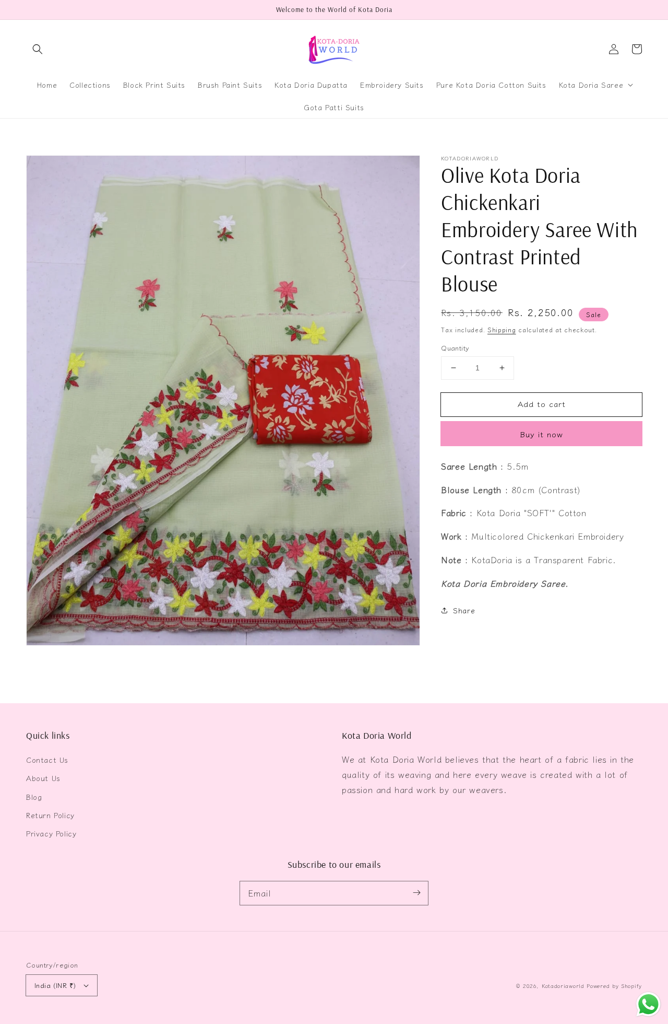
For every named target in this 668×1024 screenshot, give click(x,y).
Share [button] (464, 609)
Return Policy (50, 815)
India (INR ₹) (55, 985)
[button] (37, 49)
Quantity (455, 348)
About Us (43, 778)
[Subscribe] (416, 892)
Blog (34, 797)
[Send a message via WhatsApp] (648, 1004)
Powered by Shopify (614, 986)
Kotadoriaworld (563, 986)
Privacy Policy (51, 833)
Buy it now (541, 433)
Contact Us (47, 759)
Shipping (501, 329)
